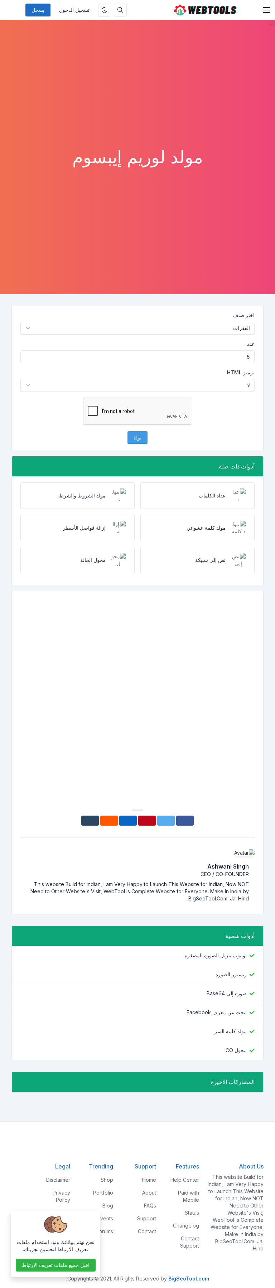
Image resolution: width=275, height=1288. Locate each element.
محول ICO (236, 1050)
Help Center (184, 1180)
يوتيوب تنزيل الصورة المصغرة (216, 955)
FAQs (150, 1205)
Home (149, 1180)
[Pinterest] (147, 821)
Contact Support (189, 1242)
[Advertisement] (137, 93)
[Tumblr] (90, 821)
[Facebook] (185, 821)
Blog (107, 1205)
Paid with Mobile (188, 1196)
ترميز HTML (241, 372)
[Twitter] (166, 821)
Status (192, 1213)
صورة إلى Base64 (227, 993)
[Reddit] (109, 821)
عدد (251, 344)
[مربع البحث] (120, 10)
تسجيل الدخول (74, 10)
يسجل (38, 10)
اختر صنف (244, 315)
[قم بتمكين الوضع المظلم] (104, 10)
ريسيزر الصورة (231, 974)
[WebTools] (205, 10)
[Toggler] (266, 10)
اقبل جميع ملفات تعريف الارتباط (56, 1265)
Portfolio (103, 1193)
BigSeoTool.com (188, 1278)
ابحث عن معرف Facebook (217, 1012)
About (149, 1193)
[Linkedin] (128, 821)
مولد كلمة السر (230, 1031)
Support (146, 1218)
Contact (147, 1231)
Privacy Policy (61, 1196)
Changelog (186, 1226)
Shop (107, 1180)
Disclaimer (58, 1180)
